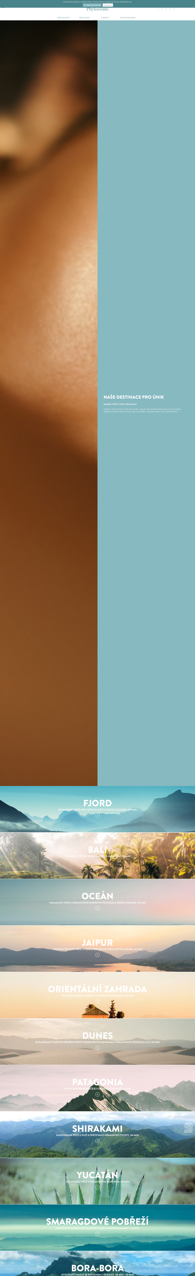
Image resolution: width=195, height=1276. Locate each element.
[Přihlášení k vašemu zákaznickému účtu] (166, 8)
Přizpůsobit (108, 5)
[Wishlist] (169, 8)
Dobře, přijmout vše (92, 5)
